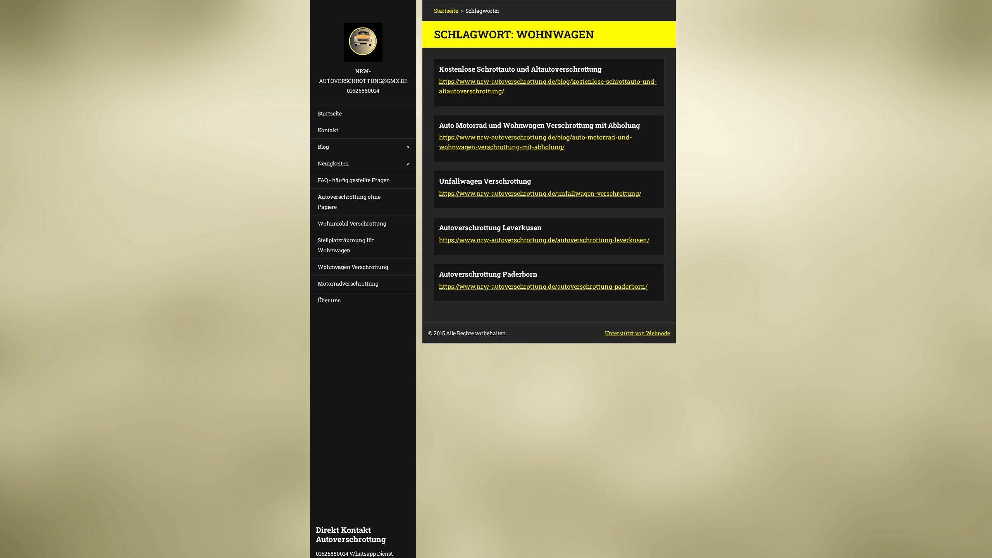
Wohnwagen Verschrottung (353, 266)
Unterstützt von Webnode (637, 333)
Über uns (329, 300)
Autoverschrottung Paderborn (488, 274)
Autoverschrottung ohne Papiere (349, 201)
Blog (323, 146)
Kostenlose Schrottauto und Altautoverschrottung (520, 69)
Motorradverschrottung (348, 283)
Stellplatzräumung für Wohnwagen (346, 245)
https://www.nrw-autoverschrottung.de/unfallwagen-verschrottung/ (540, 193)
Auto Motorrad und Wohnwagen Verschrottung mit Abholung (539, 125)
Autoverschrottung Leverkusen (490, 227)
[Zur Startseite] (363, 33)
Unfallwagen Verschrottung (485, 181)
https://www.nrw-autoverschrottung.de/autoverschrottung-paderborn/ (543, 286)
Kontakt (328, 130)
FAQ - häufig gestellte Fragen (354, 180)
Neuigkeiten (333, 163)
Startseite (330, 113)
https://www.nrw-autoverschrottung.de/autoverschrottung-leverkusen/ (544, 240)
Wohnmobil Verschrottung (352, 223)
